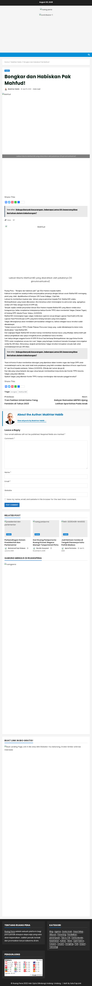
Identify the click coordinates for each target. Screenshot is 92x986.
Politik (7, 70)
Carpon (52, 943)
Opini (75, 940)
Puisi (76, 943)
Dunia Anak (67, 931)
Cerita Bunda (77, 937)
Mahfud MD (23, 392)
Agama (57, 931)
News (69, 940)
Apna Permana (70, 548)
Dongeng (69, 943)
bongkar (14, 392)
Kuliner (63, 940)
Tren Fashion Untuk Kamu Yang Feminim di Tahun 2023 (21, 400)
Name (7, 472)
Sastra (81, 940)
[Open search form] (89, 55)
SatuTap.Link (75, 983)
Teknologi (53, 946)
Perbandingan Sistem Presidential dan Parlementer (14, 542)
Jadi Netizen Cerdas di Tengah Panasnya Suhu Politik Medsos (72, 542)
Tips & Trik (65, 937)
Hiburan (52, 934)
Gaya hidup (78, 931)
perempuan (54, 937)
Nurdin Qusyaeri (42, 548)
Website (8, 490)
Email (7, 481)
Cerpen (60, 943)
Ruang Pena (9, 931)
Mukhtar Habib (13, 89)
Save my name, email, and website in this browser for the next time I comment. (41, 499)
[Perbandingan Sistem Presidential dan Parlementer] (17, 528)
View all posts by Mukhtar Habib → (31, 420)
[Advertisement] (46, 33)
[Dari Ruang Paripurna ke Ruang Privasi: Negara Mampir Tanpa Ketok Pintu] (46, 528)
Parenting (61, 934)
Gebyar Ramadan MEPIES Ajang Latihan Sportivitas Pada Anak (71, 400)
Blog (51, 931)
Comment (9, 438)
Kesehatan (54, 940)
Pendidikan (72, 934)
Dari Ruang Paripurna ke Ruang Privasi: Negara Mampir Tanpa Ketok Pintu (45, 542)
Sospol (82, 943)
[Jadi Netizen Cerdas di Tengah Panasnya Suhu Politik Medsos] (74, 528)
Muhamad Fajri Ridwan (16, 548)
